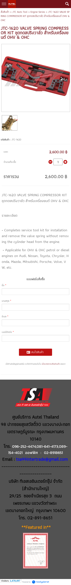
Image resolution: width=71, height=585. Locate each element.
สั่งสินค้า (5, 12)
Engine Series (37, 12)
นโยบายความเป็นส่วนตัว (51, 364)
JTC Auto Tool (19, 12)
